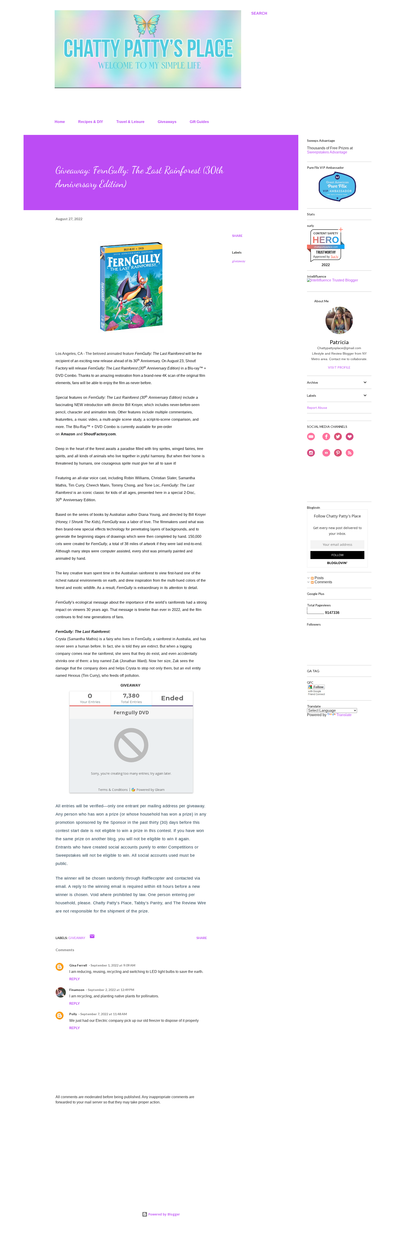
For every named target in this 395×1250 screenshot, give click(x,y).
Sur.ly (334, 256)
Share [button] (237, 236)
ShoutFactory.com (100, 434)
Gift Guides (199, 122)
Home (60, 122)
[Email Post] (92, 938)
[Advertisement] (124, 1142)
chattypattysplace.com (326, 247)
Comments (323, 582)
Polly (73, 1014)
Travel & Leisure (130, 122)
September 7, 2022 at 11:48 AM (103, 1014)
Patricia (339, 342)
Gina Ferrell (78, 965)
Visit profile (339, 367)
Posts (319, 578)
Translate (344, 715)
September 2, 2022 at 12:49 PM (111, 990)
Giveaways (167, 122)
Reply (74, 979)
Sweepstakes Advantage (327, 152)
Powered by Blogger (163, 1214)
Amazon (68, 434)
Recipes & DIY (90, 122)
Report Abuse (317, 408)
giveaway (238, 261)
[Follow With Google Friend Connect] (316, 694)
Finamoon (76, 990)
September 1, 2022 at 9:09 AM (113, 965)
